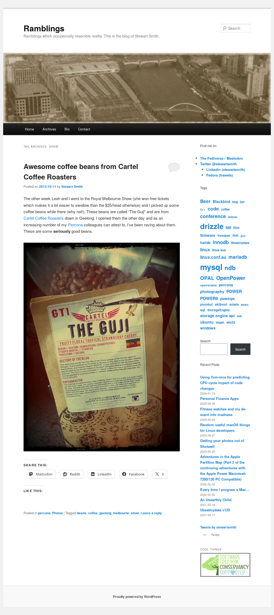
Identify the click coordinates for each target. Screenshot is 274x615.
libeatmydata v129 (215, 509)
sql (202, 310)
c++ (203, 209)
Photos (57, 513)
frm (235, 235)
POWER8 (209, 298)
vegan (220, 322)
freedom (224, 235)
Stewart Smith (72, 186)
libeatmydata (240, 243)
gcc (243, 236)
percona (44, 513)
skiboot (221, 304)
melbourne (121, 513)
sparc (245, 304)
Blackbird (221, 201)
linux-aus (219, 250)
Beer (205, 201)
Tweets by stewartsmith (218, 527)
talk (239, 316)
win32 (230, 322)
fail (228, 227)
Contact (84, 129)
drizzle (211, 226)
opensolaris (208, 285)
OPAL (207, 278)
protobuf (206, 304)
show (135, 513)
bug (235, 201)
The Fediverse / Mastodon (221, 158)
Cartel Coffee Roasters (44, 218)
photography (212, 291)
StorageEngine (218, 310)
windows (208, 328)
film (236, 227)
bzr (242, 201)
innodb (221, 242)
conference (213, 216)
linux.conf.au (213, 257)
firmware (207, 235)
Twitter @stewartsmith (218, 163)
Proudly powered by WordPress (137, 596)
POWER (234, 291)
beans (81, 513)
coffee (93, 513)
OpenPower (230, 278)
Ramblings (44, 28)
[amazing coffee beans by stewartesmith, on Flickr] (102, 449)
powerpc (227, 298)
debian (233, 217)
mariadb (238, 256)
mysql (211, 266)
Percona (75, 224)
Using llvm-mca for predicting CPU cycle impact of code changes (225, 382)
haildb (205, 242)
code (213, 208)
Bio (67, 129)
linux (205, 249)
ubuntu (207, 322)
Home (29, 129)
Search (205, 341)
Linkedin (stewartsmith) (225, 169)
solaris (234, 304)
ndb (230, 267)
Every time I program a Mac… (224, 489)
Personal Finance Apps (219, 398)
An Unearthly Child (215, 499)
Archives (49, 129)
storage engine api (217, 315)
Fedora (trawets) (219, 175)
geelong (105, 513)
